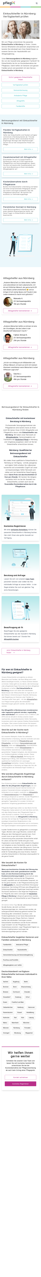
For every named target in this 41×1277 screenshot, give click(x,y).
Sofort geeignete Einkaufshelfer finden (20, 78)
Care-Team (30, 579)
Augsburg (16, 981)
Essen (5, 1002)
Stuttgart (6, 1033)
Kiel (15, 1017)
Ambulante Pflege (20, 96)
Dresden (27, 992)
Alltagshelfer (21, 745)
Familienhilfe (20, 106)
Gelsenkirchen (8, 1007)
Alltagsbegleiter (12, 437)
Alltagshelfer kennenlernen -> (20, 311)
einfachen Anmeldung (19, 530)
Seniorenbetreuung (20, 90)
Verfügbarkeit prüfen (20, 85)
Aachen (5, 981)
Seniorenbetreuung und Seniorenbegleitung (18, 955)
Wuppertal (28, 1033)
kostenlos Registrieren (20, 1084)
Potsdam (27, 1028)
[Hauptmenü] (36, 3)
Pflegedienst (27, 794)
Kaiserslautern (8, 1012)
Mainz (5, 1022)
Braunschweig (26, 987)
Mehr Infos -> (28, 149)
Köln (22, 1017)
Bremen (5, 992)
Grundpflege (6, 763)
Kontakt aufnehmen (20, 1077)
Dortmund (16, 992)
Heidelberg (30, 1012)
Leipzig (31, 1017)
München (26, 1022)
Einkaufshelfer (8, 950)
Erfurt (28, 997)
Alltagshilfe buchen (11, 639)
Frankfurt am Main (18, 1002)
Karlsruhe (6, 1017)
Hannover (31, 1007)
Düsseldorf (6, 997)
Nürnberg (16, 1028)
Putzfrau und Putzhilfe (10, 960)
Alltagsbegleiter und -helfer (12, 965)
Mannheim (15, 1022)
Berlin (26, 981)
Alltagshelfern (32, 699)
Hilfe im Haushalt (17, 756)
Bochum (5, 987)
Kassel (19, 1012)
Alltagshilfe (21, 101)
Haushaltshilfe (22, 950)
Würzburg (17, 1033)
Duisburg (18, 997)
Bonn (15, 987)
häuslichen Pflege (22, 440)
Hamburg (20, 1007)
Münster (6, 1028)
